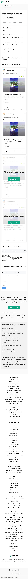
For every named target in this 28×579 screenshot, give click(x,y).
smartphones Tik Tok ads (8, 343)
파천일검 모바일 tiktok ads (14, 315)
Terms (13, 573)
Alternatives (14, 440)
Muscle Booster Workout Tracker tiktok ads (19, 315)
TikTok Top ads (14, 483)
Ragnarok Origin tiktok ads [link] (7, 8)
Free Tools (14, 414)
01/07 (19, 507)
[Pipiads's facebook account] (9, 570)
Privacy (8, 573)
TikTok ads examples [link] (9, 5)
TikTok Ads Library (14, 433)
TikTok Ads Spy (14, 427)
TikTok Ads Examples (14, 479)
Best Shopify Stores (14, 461)
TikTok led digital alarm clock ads (10, 352)
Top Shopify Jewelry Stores (14, 466)
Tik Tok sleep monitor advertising (10, 340)
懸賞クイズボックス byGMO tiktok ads (3, 318)
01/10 (19, 505)
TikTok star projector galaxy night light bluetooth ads (11, 346)
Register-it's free (14, 179)
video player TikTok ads (8, 328)
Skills (14, 431)
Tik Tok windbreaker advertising (10, 331)
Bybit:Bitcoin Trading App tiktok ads (19, 318)
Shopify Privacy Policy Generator (14, 401)
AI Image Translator (14, 444)
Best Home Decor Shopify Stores (14, 472)
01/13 (14, 505)
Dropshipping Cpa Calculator (14, 393)
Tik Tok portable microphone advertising (12, 333)
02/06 (14, 503)
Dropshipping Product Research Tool (14, 451)
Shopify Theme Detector (14, 386)
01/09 (9, 507)
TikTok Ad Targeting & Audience (14, 384)
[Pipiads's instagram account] (19, 570)
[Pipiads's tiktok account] (16, 570)
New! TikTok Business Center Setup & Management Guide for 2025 (14, 518)
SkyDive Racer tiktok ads (14, 318)
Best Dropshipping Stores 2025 (14, 449)
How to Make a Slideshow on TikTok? (14, 536)
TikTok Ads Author (14, 487)
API (14, 550)
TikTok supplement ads (8, 349)
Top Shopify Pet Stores (14, 464)
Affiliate (14, 418)
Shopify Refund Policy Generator (14, 404)
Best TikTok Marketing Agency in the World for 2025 (14, 529)
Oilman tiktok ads (24, 318)
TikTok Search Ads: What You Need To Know (14, 514)
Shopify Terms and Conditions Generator (14, 406)
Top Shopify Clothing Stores (14, 468)
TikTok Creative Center (14, 436)
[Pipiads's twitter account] (12, 570)
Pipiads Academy (14, 490)
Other (22, 498)
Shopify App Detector (14, 388)
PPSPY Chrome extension (14, 416)
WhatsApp (14, 548)
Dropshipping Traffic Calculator (14, 390)
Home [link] (2, 5)
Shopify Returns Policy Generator (14, 410)
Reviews (14, 442)
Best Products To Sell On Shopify (14, 470)
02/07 (9, 503)
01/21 (9, 505)
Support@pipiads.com (14, 546)
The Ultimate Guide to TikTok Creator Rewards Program (14, 522)
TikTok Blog (14, 481)
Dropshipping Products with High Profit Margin (14, 456)
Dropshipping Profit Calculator (14, 397)
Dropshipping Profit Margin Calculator (14, 399)
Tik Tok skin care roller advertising (10, 338)
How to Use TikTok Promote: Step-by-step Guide (14, 525)
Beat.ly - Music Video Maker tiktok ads (8, 315)
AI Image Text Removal (14, 447)
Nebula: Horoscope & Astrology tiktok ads (8, 318)
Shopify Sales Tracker (14, 379)
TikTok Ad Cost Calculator (14, 395)
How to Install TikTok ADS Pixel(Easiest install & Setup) (14, 539)
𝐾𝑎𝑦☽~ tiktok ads (3, 315)
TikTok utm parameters (14, 381)
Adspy (14, 424)
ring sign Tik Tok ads (7, 335)
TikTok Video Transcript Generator (14, 438)
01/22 (19, 503)
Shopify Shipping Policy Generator (14, 412)
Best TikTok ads (14, 485)
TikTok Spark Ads (14, 429)
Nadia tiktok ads (24, 315)
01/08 (14, 507)
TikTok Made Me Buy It (14, 459)
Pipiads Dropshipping (14, 453)
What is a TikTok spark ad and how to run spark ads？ (14, 533)
